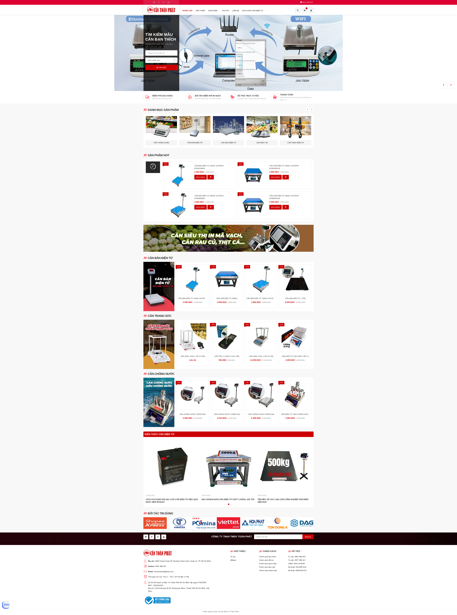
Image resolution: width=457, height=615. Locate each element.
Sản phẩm (213, 11)
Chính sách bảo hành (267, 557)
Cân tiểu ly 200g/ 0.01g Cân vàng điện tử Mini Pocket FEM (227, 356)
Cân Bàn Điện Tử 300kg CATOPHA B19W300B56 (208, 197)
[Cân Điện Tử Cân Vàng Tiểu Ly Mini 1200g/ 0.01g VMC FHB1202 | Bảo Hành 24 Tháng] (295, 337)
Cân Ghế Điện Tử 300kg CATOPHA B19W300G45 (284, 167)
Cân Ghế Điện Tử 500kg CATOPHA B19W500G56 (284, 197)
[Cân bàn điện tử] (158, 286)
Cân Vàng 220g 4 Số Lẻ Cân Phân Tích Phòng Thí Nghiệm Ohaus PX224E (192, 356)
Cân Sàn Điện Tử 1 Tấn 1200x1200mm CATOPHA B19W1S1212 (295, 298)
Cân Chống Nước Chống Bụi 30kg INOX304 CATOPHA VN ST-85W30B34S (193, 414)
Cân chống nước (161, 373)
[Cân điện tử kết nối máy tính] (228, 53)
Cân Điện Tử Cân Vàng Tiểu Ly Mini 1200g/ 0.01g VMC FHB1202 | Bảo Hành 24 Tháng (295, 356)
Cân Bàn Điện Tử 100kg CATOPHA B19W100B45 (208, 167)
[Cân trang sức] (158, 344)
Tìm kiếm (162, 67)
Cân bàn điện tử (160, 258)
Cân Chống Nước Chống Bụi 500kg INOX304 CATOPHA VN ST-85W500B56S (261, 414)
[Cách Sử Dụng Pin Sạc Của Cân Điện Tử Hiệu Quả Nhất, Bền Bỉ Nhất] (172, 466)
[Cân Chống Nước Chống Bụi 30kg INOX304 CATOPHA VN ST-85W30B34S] (193, 395)
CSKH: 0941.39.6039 (296, 564)
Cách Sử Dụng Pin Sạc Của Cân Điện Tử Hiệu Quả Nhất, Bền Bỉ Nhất (172, 500)
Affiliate (233, 560)
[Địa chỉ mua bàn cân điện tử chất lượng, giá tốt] (228, 466)
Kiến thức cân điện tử (159, 434)
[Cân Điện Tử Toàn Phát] (161, 10)
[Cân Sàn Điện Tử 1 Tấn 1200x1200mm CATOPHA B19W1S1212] (295, 279)
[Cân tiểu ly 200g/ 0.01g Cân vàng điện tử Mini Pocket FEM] (227, 337)
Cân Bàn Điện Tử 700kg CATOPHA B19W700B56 (261, 298)
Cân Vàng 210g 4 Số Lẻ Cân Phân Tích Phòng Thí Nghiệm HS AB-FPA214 (261, 356)
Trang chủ (187, 11)
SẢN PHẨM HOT (158, 155)
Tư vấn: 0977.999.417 (297, 560)
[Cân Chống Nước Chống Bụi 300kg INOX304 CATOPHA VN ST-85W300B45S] (227, 395)
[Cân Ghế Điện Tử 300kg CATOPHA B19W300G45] (253, 175)
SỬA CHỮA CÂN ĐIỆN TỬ (252, 11)
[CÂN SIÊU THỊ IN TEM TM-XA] (228, 238)
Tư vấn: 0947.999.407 (297, 557)
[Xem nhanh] (210, 177)
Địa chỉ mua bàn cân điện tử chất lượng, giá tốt (228, 499)
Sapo (252, 611)
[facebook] (159, 2)
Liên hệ (235, 11)
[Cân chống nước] (158, 402)
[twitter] (154, 2)
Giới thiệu (200, 11)
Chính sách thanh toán (268, 570)
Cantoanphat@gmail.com (164, 571)
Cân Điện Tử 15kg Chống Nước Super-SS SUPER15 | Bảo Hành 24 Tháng (295, 414)
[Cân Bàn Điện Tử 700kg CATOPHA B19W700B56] (261, 279)
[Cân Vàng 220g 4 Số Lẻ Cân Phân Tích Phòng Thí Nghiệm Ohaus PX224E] (193, 337)
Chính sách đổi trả (266, 560)
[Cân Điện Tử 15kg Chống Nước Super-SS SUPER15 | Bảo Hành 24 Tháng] (295, 395)
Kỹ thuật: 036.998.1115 (297, 567)
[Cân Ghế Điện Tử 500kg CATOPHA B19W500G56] (253, 205)
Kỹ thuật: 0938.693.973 (297, 570)
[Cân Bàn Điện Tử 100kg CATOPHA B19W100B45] (178, 175)
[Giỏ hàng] (304, 10)
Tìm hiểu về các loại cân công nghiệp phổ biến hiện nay (283, 500)
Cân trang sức (159, 315)
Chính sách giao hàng (267, 564)
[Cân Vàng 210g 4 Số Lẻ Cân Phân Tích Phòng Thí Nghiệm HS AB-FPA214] (261, 337)
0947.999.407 (160, 566)
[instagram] (163, 2)
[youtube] (168, 2)
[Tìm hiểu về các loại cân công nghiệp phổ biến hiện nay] (284, 466)
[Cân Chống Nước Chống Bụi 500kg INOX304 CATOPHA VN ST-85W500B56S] (261, 395)
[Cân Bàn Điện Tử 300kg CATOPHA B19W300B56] (178, 205)
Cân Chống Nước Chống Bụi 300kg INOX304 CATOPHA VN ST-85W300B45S (226, 414)
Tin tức (225, 11)
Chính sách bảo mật (267, 567)
